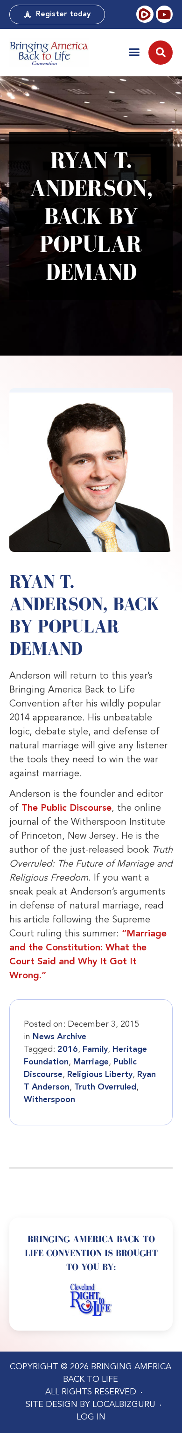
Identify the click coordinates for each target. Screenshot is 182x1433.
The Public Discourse (66, 808)
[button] (134, 52)
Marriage (91, 1062)
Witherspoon (49, 1100)
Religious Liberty (100, 1074)
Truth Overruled (105, 1087)
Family (95, 1049)
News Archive (59, 1037)
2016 (67, 1049)
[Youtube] (164, 14)
